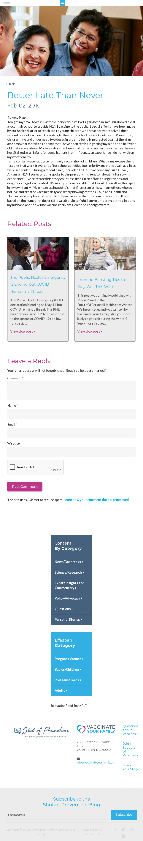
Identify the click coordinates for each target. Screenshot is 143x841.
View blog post (21, 331)
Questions (63, 609)
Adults (60, 690)
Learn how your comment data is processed (96, 500)
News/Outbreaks (68, 562)
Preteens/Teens (67, 680)
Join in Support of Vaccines (129, 749)
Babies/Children (67, 669)
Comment (15, 378)
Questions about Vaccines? (130, 730)
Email (12, 424)
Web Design (91, 829)
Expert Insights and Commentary (69, 585)
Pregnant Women (68, 659)
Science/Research (68, 572)
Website (13, 443)
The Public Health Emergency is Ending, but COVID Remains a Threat (38, 284)
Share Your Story (130, 767)
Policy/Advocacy (67, 598)
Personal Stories (67, 619)
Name (12, 405)
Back (11, 84)
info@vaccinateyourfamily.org (96, 762)
